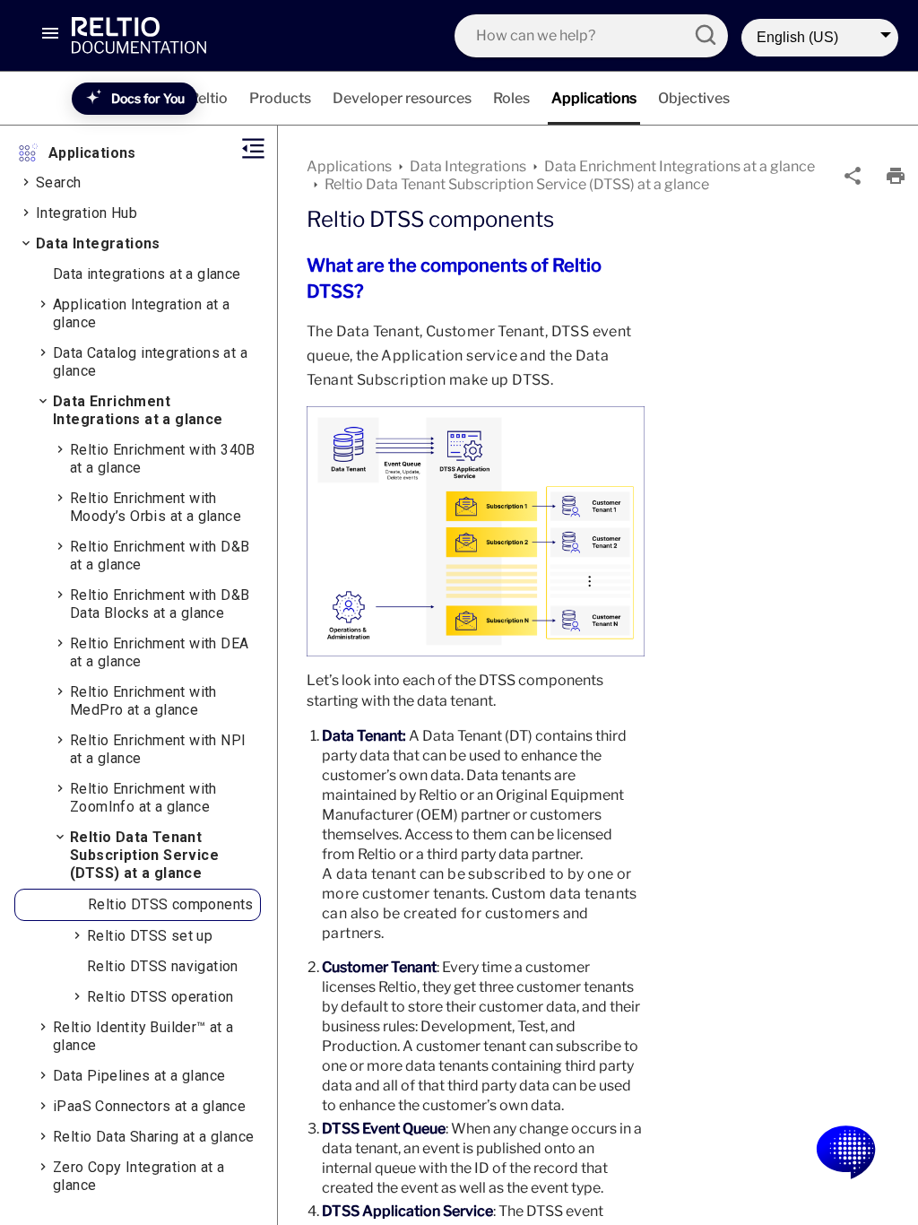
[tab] (208, 98)
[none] (852, 175)
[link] (166, 35)
